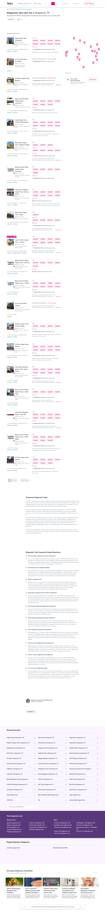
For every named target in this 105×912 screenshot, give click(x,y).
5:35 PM (35, 326)
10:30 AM (57, 44)
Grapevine (29, 9)
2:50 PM (35, 283)
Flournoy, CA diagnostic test (84, 831)
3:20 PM (42, 122)
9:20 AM (35, 40)
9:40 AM (50, 40)
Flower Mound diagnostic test (38, 827)
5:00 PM (35, 346)
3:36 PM (43, 242)
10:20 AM (50, 44)
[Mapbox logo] (68, 73)
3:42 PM (50, 242)
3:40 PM (42, 101)
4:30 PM (50, 372)
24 (26, 480)
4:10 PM (50, 125)
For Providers (76, 3)
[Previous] (94, 873)
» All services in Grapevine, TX (16, 807)
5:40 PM (42, 326)
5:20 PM (42, 346)
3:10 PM (35, 122)
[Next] (97, 873)
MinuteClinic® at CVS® (60, 848)
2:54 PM (35, 239)
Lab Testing (12, 9)
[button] (79, 54)
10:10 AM (42, 44)
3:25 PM (35, 145)
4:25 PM (42, 104)
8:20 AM (42, 150)
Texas (24, 9)
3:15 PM (50, 169)
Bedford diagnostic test (13, 823)
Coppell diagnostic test (13, 825)
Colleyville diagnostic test (36, 823)
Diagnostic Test (19, 9)
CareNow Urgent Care (13, 848)
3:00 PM (42, 169)
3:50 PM (50, 101)
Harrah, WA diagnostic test (62, 833)
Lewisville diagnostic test (14, 829)
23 (22, 480)
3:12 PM (43, 239)
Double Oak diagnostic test (37, 825)
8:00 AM (35, 150)
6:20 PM (57, 326)
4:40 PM (50, 104)
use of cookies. (71, 906)
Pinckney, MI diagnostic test (62, 823)
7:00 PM (50, 350)
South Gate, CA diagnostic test (63, 825)
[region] (82, 52)
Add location (92, 79)
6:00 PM (50, 326)
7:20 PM (57, 350)
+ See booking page (51, 59)
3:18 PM (50, 239)
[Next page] (28, 480)
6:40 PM (42, 350)
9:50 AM (57, 40)
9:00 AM (57, 150)
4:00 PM (57, 101)
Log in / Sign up (89, 3)
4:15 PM (35, 104)
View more (34, 46)
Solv (8, 9)
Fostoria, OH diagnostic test (62, 831)
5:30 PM (35, 459)
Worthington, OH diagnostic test (85, 823)
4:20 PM (57, 125)
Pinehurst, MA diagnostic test (62, 827)
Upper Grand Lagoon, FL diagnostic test (86, 828)
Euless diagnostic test (13, 827)
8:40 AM (50, 150)
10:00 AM (35, 44)
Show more (58, 85)
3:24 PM (57, 239)
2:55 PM (35, 169)
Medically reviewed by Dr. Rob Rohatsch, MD (41, 700)
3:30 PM (35, 101)
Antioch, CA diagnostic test (84, 825)
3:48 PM (57, 242)
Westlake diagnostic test (14, 831)
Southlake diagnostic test (36, 829)
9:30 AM (42, 40)
